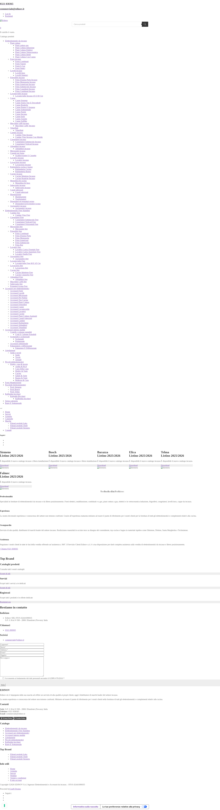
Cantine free (15, 213)
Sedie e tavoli (15, 353)
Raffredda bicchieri (12, 394)
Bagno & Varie (21, 378)
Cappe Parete (20, 112)
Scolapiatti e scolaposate (20, 337)
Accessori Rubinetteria (19, 323)
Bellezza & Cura (22, 380)
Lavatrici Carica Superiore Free (27, 252)
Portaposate (20, 341)
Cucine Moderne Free (24, 272)
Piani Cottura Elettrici (24, 50)
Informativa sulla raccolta (85, 806)
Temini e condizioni (18, 778)
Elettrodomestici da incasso (16, 41)
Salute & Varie (21, 376)
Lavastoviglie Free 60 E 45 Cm (27, 263)
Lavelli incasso (16, 71)
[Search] (145, 24)
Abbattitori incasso (17, 146)
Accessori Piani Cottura (19, 302)
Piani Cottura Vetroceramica (26, 52)
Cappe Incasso (21, 114)
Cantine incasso (16, 132)
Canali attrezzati (16, 190)
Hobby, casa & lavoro (19, 364)
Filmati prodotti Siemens (20, 428)
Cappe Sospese (21, 100)
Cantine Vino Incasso (23, 135)
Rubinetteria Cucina (23, 169)
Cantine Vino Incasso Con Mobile (29, 137)
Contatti (8, 430)
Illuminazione (15, 194)
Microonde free (16, 227)
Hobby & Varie (21, 371)
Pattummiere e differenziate (21, 346)
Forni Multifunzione (13, 382)
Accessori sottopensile (19, 344)
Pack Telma (15, 392)
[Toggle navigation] (1, 408)
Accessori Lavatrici (18, 311)
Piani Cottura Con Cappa (25, 57)
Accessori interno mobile (15, 330)
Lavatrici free (15, 247)
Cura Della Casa (22, 369)
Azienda (8, 416)
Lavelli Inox (20, 73)
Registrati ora (5, 602)
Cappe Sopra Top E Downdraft (27, 103)
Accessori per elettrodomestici (17, 288)
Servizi (8, 414)
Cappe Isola (20, 116)
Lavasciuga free (16, 266)
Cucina (18, 373)
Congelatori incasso (18, 139)
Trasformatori (20, 199)
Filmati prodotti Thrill (19, 426)
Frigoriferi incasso (17, 77)
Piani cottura (15, 43)
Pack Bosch (15, 389)
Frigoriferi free (16, 231)
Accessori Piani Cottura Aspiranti (23, 316)
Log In (8, 14)
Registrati (9, 16)
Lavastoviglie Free (17, 261)
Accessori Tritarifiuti (18, 327)
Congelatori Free (17, 217)
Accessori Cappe (17, 307)
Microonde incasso (17, 151)
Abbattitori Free (16, 277)
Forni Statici (20, 68)
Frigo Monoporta (22, 238)
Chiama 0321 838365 (9, 549)
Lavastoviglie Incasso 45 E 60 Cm (29, 96)
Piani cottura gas (22, 45)
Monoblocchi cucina (18, 181)
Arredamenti (10, 350)
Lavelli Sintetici (21, 75)
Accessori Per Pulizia (18, 298)
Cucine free (14, 270)
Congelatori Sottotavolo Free (26, 220)
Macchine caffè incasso (19, 123)
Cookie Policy (20, 718)
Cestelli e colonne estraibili (21, 332)
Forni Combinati (22, 61)
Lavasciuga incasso (18, 162)
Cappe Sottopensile (23, 110)
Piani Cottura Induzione (24, 48)
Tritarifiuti (14, 128)
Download (4, 465)
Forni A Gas (20, 66)
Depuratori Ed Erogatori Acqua (27, 204)
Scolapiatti (19, 339)
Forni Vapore (20, 64)
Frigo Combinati (22, 233)
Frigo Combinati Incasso (25, 91)
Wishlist (13, 776)
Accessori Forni (16, 291)
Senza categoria (11, 401)
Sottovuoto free (16, 284)
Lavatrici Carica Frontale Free (27, 249)
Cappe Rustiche (21, 105)
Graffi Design (15, 789)
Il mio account (16, 780)
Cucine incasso (16, 174)
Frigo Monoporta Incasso (25, 82)
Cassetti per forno (17, 153)
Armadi (18, 360)
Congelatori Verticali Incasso (26, 144)
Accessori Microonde (18, 295)
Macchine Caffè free (18, 282)
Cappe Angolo (21, 119)
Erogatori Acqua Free (19, 286)
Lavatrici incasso (17, 158)
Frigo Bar (19, 245)
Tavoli (17, 357)
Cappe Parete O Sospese (25, 107)
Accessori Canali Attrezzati (21, 318)
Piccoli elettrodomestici (14, 362)
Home (7, 412)
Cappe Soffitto (21, 121)
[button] (101, 491)
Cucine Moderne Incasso (25, 176)
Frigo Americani (21, 240)
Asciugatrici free (16, 256)
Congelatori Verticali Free (25, 222)
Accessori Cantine (17, 321)
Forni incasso (15, 59)
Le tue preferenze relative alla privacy (121, 806)
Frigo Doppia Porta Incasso (26, 80)
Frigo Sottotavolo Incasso (25, 87)
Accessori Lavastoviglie (19, 309)
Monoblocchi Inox (22, 183)
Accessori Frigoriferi (18, 305)
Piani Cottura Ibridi (23, 55)
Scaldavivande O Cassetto (25, 155)
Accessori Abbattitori (18, 325)
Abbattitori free (21, 279)
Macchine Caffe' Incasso (25, 126)
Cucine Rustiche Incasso (25, 178)
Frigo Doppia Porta (23, 236)
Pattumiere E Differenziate (26, 348)
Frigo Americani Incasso (25, 84)
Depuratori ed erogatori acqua (22, 201)
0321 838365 (10, 630)
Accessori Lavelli (17, 293)
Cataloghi (9, 419)
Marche (8, 421)
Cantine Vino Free (22, 215)
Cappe (12, 98)
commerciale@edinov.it (14, 640)
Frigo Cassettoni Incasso (25, 89)
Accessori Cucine (17, 314)
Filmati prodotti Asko (18, 423)
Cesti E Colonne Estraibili (25, 334)
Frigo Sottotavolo (22, 243)
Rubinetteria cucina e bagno (21, 167)
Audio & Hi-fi (21, 366)
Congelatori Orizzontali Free (26, 224)
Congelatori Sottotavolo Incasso (28, 142)
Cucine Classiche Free (24, 275)
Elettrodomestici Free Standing (17, 210)
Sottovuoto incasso (17, 185)
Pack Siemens (15, 387)
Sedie (17, 355)
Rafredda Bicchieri (17, 396)
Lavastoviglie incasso (18, 94)
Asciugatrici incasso (18, 206)
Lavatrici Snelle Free (23, 254)
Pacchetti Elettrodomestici (15, 385)
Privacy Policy (7, 718)
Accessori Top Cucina (19, 300)
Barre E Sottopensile (13, 403)
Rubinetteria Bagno (23, 171)
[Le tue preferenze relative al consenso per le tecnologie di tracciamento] (4, 805)
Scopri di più (5, 573)
